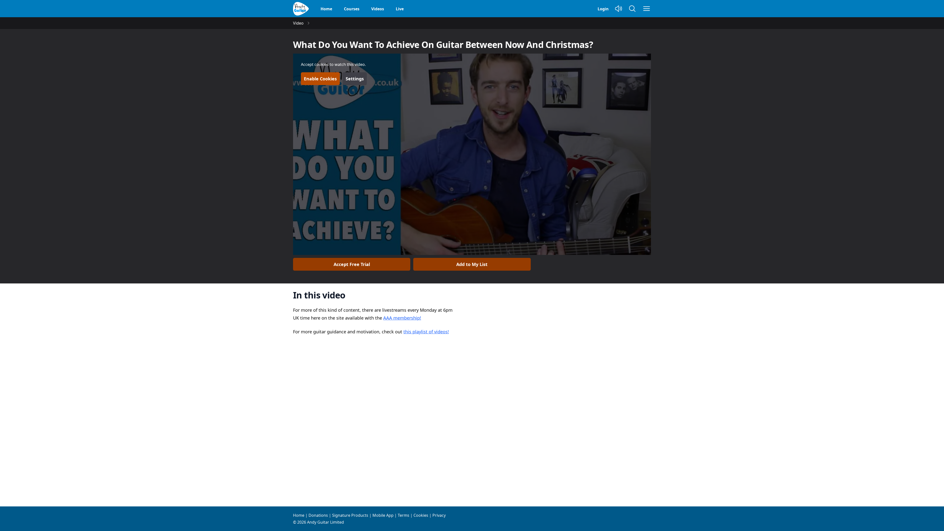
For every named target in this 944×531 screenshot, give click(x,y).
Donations (318, 515)
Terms (403, 515)
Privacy (439, 515)
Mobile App (383, 515)
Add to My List (471, 264)
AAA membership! (402, 318)
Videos (377, 9)
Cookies (420, 515)
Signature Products (350, 515)
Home (326, 9)
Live (400, 9)
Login (603, 9)
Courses (351, 9)
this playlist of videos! (426, 332)
